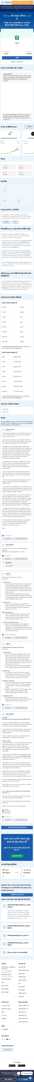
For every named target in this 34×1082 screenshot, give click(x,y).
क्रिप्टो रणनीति (26, 241)
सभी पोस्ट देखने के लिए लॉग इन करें (17, 827)
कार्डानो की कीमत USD (23, 1018)
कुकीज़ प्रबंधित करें (8, 1079)
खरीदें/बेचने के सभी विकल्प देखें (17, 62)
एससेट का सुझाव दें (5, 992)
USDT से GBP (5, 409)
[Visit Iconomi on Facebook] (5, 1039)
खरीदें (17, 58)
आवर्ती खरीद (23, 242)
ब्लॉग (19, 983)
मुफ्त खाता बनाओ (17, 856)
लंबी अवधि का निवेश (22, 980)
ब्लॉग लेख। (16, 247)
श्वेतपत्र (15, 222)
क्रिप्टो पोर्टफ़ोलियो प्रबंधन (24, 970)
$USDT (21, 443)
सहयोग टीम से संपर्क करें (6, 979)
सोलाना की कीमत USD (23, 1022)
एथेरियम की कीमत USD (23, 1009)
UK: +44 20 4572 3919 (7, 976)
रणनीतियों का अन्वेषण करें (17, 895)
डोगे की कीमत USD (23, 1015)
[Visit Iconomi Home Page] (6, 2)
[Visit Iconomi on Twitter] (2, 1039)
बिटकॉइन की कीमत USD (24, 1005)
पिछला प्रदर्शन (6, 114)
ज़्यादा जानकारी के (16, 118)
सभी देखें (29, 127)
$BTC (15, 443)
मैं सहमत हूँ (25, 1079)
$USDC (25, 443)
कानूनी (3, 1012)
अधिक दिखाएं (6, 222)
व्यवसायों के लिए (22, 973)
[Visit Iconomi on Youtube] (7, 1039)
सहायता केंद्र (21, 996)
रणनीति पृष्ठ (4, 288)
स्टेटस (3, 982)
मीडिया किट (4, 1018)
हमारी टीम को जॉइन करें (6, 1009)
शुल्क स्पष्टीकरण (22, 986)
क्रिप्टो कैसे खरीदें (22, 967)
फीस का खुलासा (22, 990)
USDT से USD (5, 412)
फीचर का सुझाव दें (5, 989)
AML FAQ (4, 1015)
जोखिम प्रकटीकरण (22, 993)
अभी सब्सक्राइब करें (7, 1050)
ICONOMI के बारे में (6, 1005)
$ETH (18, 443)
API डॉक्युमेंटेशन (5, 1029)
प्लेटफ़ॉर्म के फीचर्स (22, 977)
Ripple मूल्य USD (22, 1012)
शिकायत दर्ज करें (5, 985)
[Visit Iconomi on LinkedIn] (9, 1039)
